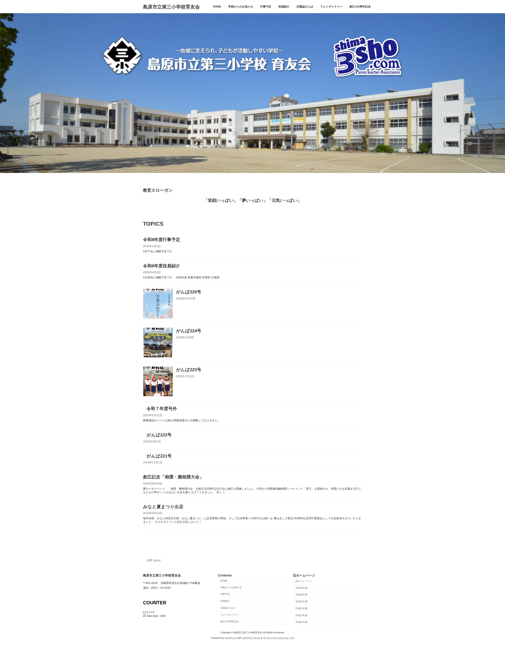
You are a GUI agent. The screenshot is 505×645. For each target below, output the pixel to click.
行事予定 (225, 594)
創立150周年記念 (229, 621)
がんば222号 (159, 434)
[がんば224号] (158, 343)
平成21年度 (301, 601)
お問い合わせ (154, 560)
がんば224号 (188, 330)
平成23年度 (301, 615)
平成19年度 (301, 588)
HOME (223, 580)
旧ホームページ (303, 581)
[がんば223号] (158, 381)
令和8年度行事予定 (161, 239)
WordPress (231, 638)
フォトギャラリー (229, 614)
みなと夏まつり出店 (163, 506)
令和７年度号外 (162, 408)
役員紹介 (225, 601)
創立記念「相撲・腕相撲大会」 (173, 476)
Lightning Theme (251, 638)
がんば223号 (188, 369)
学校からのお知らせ (231, 587)
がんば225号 (188, 291)
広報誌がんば (227, 608)
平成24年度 (301, 622)
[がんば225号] (158, 304)
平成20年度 (301, 594)
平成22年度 (301, 608)
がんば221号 (159, 455)
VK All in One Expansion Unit (278, 638)
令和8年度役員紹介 (161, 265)
